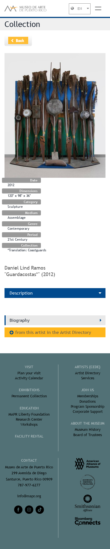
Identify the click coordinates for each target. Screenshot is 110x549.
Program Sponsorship (87, 406)
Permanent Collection (29, 396)
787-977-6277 (29, 485)
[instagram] (29, 509)
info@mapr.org (29, 496)
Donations (88, 401)
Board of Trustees (87, 435)
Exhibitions (29, 390)
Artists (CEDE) (87, 367)
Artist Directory (87, 373)
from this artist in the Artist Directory (53, 332)
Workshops (29, 424)
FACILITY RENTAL (29, 436)
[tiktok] (40, 509)
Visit (29, 367)
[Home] (25, 8)
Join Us (87, 390)
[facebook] (18, 509)
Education (29, 408)
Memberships (87, 396)
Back (20, 40)
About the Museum (87, 423)
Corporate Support (88, 411)
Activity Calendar (29, 378)
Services (87, 378)
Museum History (87, 429)
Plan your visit (29, 373)
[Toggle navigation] (98, 8)
